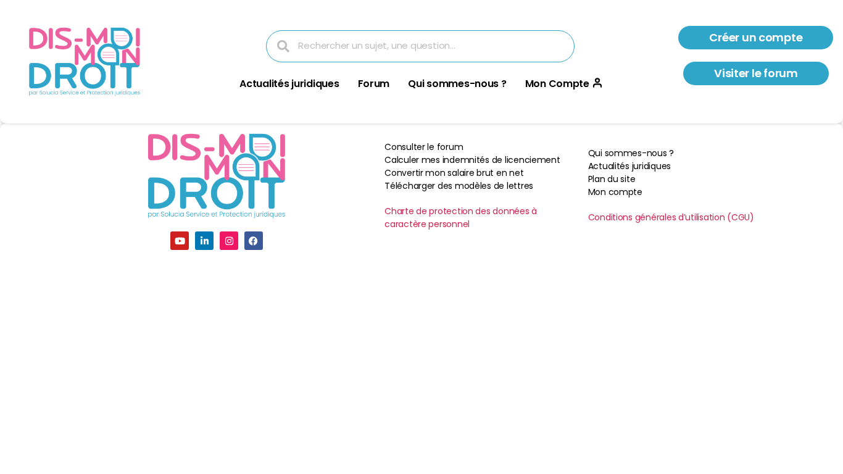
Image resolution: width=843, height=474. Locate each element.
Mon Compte (557, 84)
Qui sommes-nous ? (457, 84)
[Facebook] (253, 240)
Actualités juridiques (289, 84)
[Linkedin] (204, 240)
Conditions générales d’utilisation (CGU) (671, 217)
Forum (374, 84)
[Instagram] (229, 240)
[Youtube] (179, 240)
